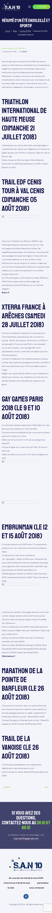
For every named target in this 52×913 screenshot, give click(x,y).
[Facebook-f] (25, 896)
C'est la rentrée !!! (13, 788)
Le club (11, 887)
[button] (41, 7)
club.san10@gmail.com (26, 838)
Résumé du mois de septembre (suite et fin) (38, 788)
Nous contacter (36, 887)
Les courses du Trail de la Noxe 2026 (26, 878)
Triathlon (21, 48)
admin (24, 51)
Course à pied (7, 48)
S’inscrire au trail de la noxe (17, 883)
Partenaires (42, 883)
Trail (15, 48)
